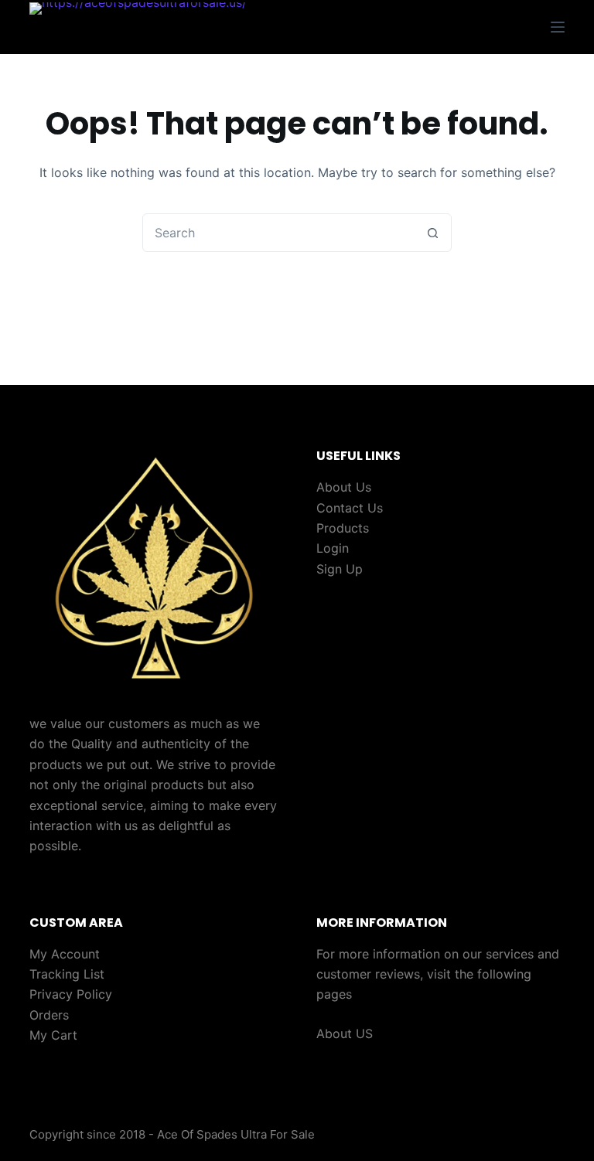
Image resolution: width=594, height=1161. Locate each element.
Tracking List (66, 974)
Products (342, 528)
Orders (49, 1015)
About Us (343, 487)
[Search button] (432, 232)
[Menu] (558, 27)
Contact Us (349, 508)
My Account (64, 954)
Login (332, 548)
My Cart (53, 1035)
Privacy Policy (70, 994)
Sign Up (339, 569)
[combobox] (278, 232)
